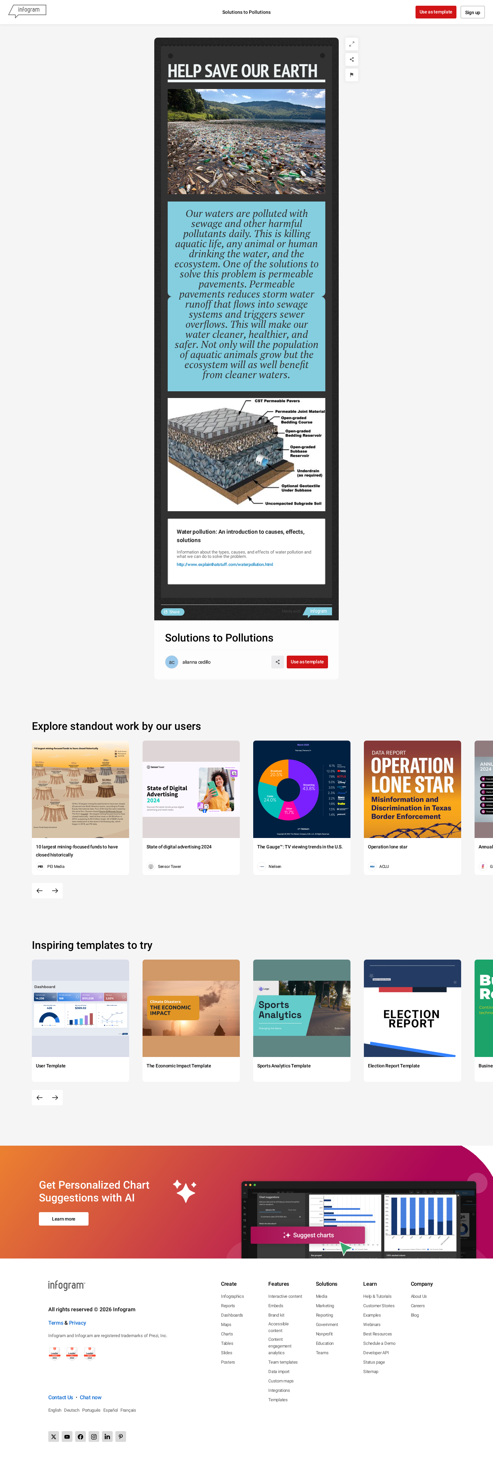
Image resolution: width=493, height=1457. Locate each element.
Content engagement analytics (279, 1346)
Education (325, 1343)
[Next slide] (55, 890)
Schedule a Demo (379, 1343)
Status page (374, 1362)
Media (321, 1296)
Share (174, 612)
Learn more (63, 1219)
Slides (226, 1352)
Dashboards (232, 1315)
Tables (227, 1343)
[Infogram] (27, 12)
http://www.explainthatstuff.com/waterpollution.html (225, 564)
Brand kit (276, 1315)
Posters (228, 1362)
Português (91, 1410)
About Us (419, 1296)
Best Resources (377, 1333)
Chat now (91, 1397)
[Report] (351, 75)
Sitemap (370, 1371)
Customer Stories (378, 1305)
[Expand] (351, 44)
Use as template (436, 11)
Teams (322, 1352)
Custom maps (281, 1380)
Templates (277, 1399)
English (54, 1410)
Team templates (283, 1362)
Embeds (275, 1305)
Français (128, 1410)
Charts (227, 1333)
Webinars (372, 1324)
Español (110, 1410)
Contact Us (60, 1397)
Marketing (325, 1305)
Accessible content (278, 1327)
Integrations (279, 1390)
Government (327, 1324)
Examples (372, 1315)
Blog (415, 1315)
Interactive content (285, 1296)
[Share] (351, 59)
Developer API (376, 1352)
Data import (278, 1371)
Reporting (324, 1315)
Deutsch (71, 1410)
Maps (226, 1324)
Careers (418, 1305)
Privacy (77, 1323)
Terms (55, 1323)
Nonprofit (324, 1333)
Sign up (472, 12)
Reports (228, 1305)
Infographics (232, 1296)
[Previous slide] (39, 890)
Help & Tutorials (377, 1296)
